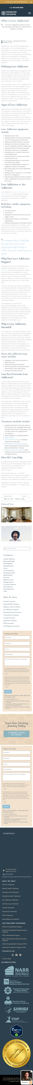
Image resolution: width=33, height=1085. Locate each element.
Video (5, 591)
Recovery (6, 577)
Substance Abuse (8, 580)
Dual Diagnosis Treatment (11, 626)
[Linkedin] (20, 955)
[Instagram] (13, 955)
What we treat (9, 881)
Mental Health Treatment (11, 604)
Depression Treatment (10, 620)
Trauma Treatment (9, 601)
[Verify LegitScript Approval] (16, 1037)
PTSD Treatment (8, 623)
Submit (8, 692)
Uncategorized (7, 587)
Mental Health (7, 575)
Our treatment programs (13, 923)
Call (19, 485)
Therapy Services (8, 582)
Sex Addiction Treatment (11, 609)
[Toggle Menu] (29, 13)
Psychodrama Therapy (12, 440)
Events (5, 568)
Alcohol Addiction (9, 559)
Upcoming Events (8, 589)
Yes (7, 673)
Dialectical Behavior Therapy (14, 450)
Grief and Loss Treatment (11, 615)
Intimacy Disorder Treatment (12, 612)
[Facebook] (16, 955)
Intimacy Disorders (7, 41)
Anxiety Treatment (9, 618)
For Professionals (8, 570)
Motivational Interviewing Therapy (16, 444)
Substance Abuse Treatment (11, 607)
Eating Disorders (8, 566)
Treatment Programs (9, 584)
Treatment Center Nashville (17, 1081)
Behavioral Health (9, 561)
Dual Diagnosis (8, 563)
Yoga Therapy (9, 438)
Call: (16, 7)
